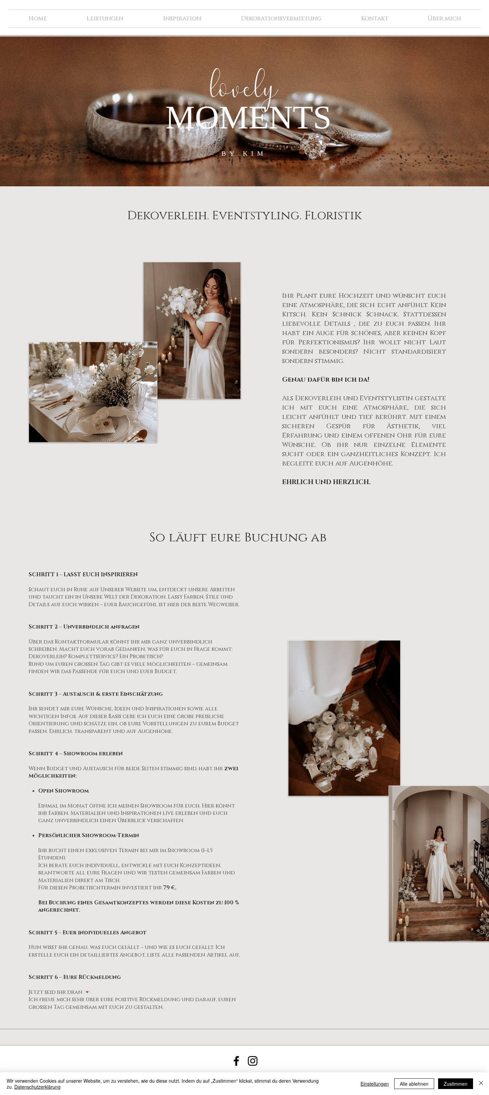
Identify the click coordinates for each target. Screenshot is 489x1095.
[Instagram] (252, 1060)
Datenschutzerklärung (37, 1086)
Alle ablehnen (414, 1083)
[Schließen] (481, 1084)
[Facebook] (236, 1060)
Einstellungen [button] (375, 1083)
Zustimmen (455, 1083)
